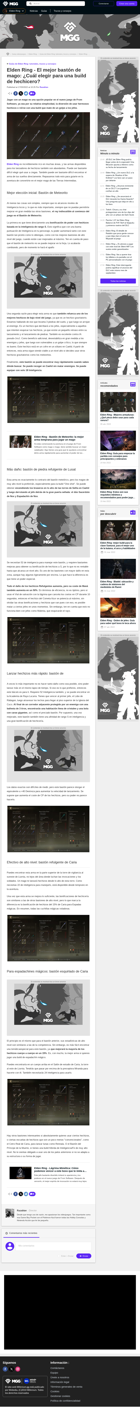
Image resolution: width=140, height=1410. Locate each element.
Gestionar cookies (60, 1396)
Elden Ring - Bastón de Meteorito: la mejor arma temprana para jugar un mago (59, 438)
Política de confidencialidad (65, 1400)
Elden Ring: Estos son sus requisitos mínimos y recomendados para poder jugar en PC (117, 495)
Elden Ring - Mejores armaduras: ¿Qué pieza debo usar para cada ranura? (117, 417)
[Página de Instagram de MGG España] (17, 1369)
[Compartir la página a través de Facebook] (15, 93)
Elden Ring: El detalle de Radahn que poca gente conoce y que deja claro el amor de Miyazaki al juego (120, 235)
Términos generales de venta (66, 1386)
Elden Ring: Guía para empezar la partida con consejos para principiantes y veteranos (117, 456)
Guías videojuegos (19, 54)
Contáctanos (57, 1368)
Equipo (54, 1372)
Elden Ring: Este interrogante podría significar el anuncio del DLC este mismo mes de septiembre (119, 269)
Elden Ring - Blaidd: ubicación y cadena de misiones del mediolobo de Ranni (117, 584)
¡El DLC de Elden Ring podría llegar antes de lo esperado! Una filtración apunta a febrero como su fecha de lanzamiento (120, 163)
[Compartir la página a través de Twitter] (21, 93)
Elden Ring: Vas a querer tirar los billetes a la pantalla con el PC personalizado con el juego (119, 257)
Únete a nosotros (59, 1377)
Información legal (59, 1382)
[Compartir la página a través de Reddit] (26, 93)
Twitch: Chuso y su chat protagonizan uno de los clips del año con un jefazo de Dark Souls (120, 212)
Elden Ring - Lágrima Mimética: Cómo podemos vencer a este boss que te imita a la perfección (60, 1170)
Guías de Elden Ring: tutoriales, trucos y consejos (58, 54)
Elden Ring (33, 54)
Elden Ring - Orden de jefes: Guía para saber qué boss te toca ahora (118, 621)
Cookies (54, 1391)
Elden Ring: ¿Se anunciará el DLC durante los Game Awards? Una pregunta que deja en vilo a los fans (120, 200)
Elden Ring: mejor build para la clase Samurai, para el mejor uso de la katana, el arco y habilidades (117, 546)
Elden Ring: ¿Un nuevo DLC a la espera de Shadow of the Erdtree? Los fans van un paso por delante (120, 176)
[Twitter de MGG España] (11, 1369)
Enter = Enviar (67, 1256)
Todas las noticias (118, 281)
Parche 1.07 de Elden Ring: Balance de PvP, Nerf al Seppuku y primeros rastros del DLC (120, 222)
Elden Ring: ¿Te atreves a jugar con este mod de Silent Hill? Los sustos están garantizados (120, 246)
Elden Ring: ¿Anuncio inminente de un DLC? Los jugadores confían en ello (119, 188)
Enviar (85, 1256)
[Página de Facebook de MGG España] (5, 1369)
